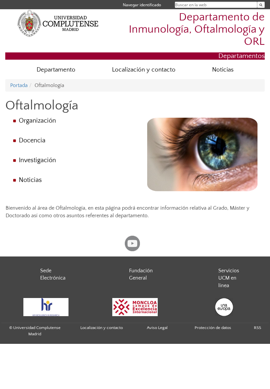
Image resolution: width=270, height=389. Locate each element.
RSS (257, 327)
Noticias (222, 69)
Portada (19, 85)
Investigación (37, 160)
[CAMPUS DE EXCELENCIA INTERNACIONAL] (135, 307)
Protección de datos (213, 327)
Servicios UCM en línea (228, 278)
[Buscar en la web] (261, 5)
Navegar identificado (142, 5)
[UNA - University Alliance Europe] (223, 307)
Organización (37, 120)
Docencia (32, 140)
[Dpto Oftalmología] (202, 154)
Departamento (56, 69)
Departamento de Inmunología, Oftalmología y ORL (197, 29)
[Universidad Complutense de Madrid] (58, 23)
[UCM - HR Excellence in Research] (45, 307)
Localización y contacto (144, 69)
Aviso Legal (157, 327)
